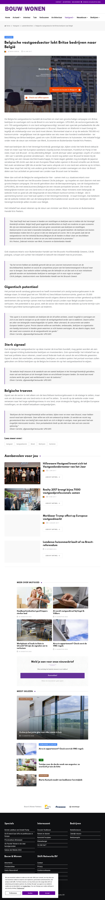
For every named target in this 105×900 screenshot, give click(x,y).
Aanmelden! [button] (52, 675)
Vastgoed (69, 17)
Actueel (16, 17)
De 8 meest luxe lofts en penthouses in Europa (19, 835)
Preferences (13, 893)
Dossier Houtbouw (44, 830)
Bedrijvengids (75, 837)
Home (7, 17)
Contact (58, 2)
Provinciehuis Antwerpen (13, 840)
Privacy (40, 867)
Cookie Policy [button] (26, 886)
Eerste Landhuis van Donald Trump (17, 830)
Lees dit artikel (52, 477)
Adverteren (67, 2)
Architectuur (56, 17)
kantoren (52, 444)
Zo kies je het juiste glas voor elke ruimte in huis (40, 732)
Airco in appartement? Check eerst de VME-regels (61, 749)
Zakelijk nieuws (75, 834)
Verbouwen (44, 17)
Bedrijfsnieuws (75, 830)
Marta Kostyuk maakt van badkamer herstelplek (60, 780)
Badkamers (44, 775)
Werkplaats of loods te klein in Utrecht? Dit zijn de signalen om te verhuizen (32, 646)
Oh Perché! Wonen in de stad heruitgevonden (15, 845)
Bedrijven (94, 17)
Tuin (35, 17)
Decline (30, 893)
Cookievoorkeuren (43, 870)
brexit (33, 444)
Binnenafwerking (26, 699)
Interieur (26, 17)
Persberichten (10, 867)
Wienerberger (42, 841)
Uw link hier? (41, 845)
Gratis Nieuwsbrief (11, 870)
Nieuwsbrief (76, 2)
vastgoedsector (21, 444)
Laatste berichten (27, 26)
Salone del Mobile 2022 (13, 850)
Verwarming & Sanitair (48, 744)
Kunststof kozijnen (44, 837)
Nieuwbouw (81, 17)
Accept (47, 893)
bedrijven (42, 444)
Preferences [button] (20, 888)
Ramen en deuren (43, 834)
